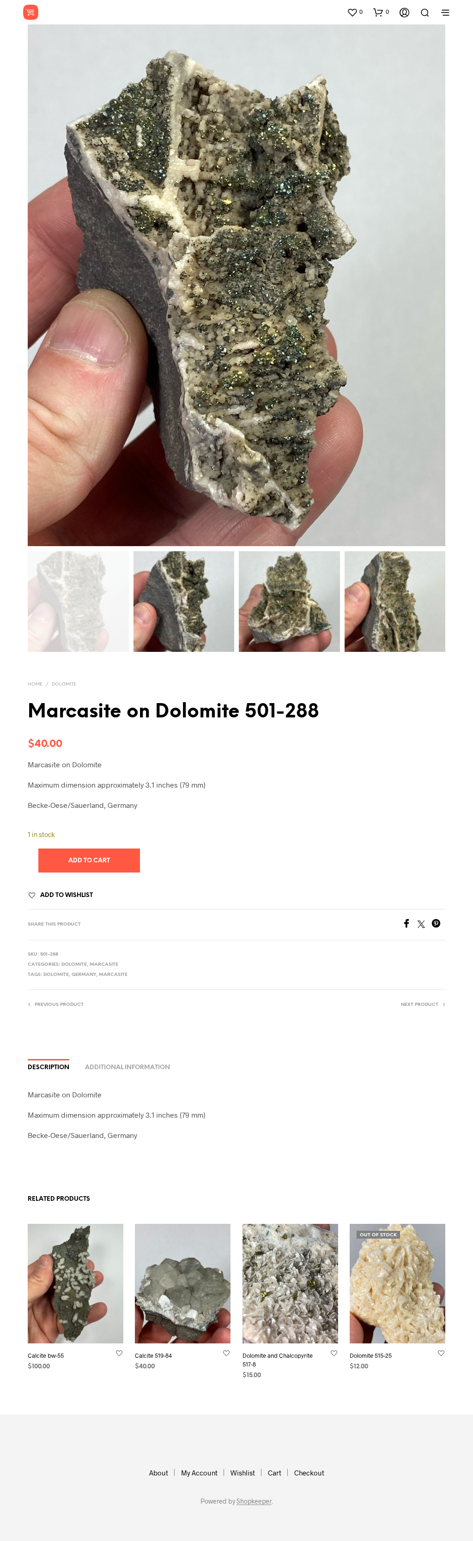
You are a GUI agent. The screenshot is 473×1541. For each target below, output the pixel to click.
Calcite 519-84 (153, 1356)
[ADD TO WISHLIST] (119, 1353)
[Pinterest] (438, 925)
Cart (274, 1473)
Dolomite (64, 684)
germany (84, 974)
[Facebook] (410, 925)
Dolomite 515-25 (371, 1356)
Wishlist (242, 1473)
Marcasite (104, 964)
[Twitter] (424, 925)
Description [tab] (48, 1068)
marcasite (113, 974)
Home (35, 684)
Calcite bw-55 (46, 1356)
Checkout (309, 1473)
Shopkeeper (254, 1501)
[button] (355, 12)
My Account (199, 1473)
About (158, 1473)
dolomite (56, 974)
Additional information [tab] (127, 1068)
